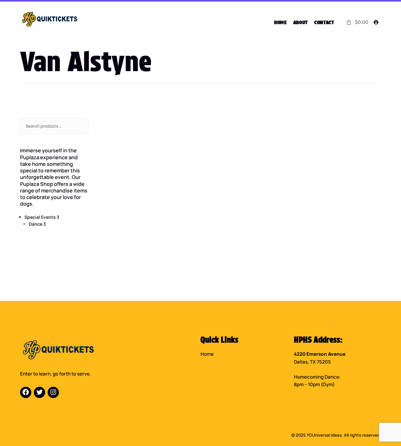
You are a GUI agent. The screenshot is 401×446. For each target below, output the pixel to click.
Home (207, 354)
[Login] (376, 22)
